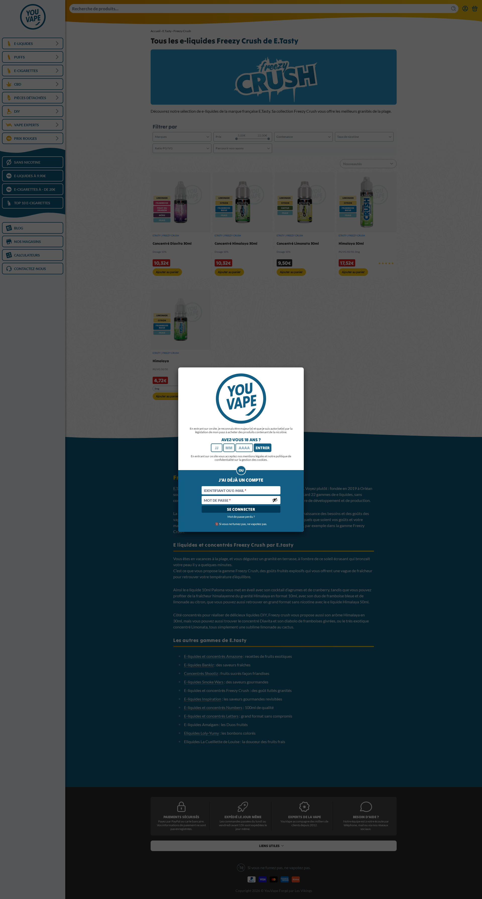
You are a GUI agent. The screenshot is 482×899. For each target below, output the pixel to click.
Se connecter (241, 509)
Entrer (263, 447)
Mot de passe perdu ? (241, 517)
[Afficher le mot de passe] (275, 500)
